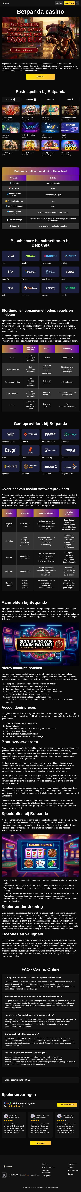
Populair (9, 99)
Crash (49, 99)
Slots (69, 99)
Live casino (29, 99)
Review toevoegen (67, 1104)
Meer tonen (41, 1143)
